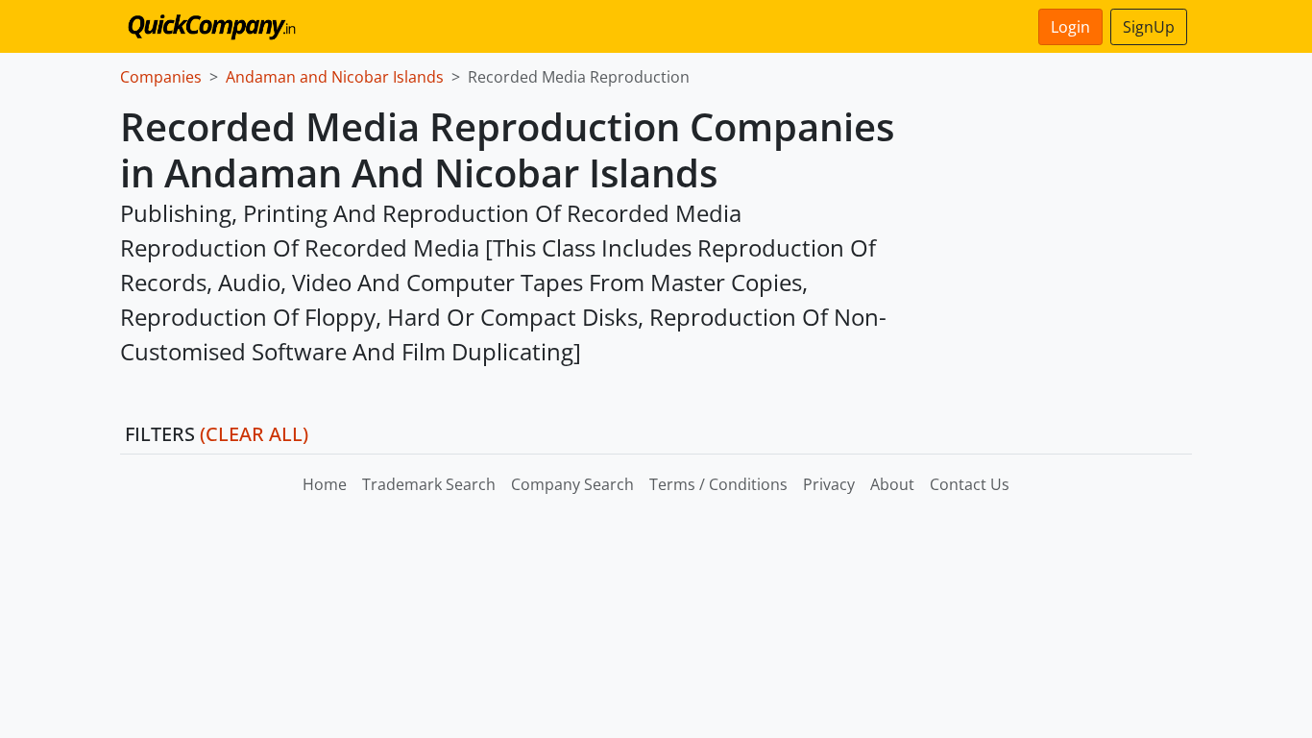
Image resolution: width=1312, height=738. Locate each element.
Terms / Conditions (718, 484)
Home (325, 484)
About (892, 484)
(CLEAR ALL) (254, 434)
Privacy (829, 484)
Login (1070, 26)
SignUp (1149, 26)
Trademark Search (429, 484)
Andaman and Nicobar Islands (335, 76)
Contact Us (969, 484)
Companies (161, 76)
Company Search (572, 484)
